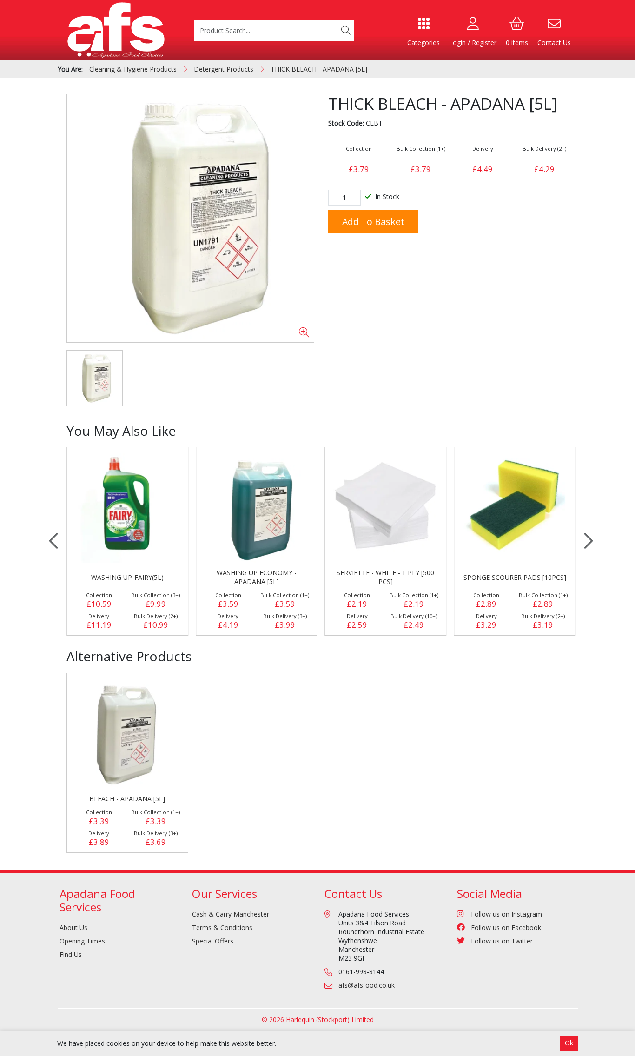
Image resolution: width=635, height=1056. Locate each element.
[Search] (345, 30)
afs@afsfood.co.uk (366, 985)
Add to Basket (373, 221)
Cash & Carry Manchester (230, 914)
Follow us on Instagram (506, 914)
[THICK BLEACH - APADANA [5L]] (190, 218)
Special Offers (212, 940)
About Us (73, 927)
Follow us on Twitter (502, 940)
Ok (569, 1042)
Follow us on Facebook (506, 927)
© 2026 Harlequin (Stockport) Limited (318, 1019)
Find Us (71, 954)
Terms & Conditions (222, 927)
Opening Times (82, 940)
